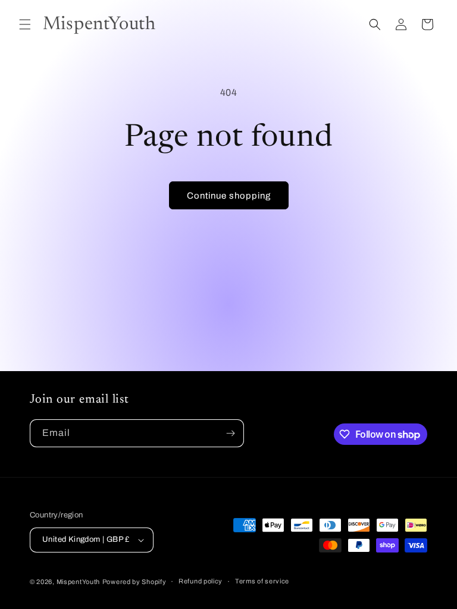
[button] (25, 24)
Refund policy (201, 581)
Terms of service (262, 581)
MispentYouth (78, 581)
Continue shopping (229, 195)
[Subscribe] (230, 433)
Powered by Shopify (134, 581)
